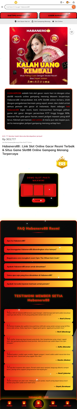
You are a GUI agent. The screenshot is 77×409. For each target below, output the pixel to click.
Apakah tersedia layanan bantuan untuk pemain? (28, 284)
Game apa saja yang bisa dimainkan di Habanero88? (29, 275)
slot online (37, 120)
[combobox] (38, 7)
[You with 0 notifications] (68, 2)
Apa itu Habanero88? (16, 241)
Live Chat (67, 406)
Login (24, 406)
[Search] (73, 7)
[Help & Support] (62, 2)
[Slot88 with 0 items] (73, 2)
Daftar (38, 406)
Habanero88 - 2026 (38, 397)
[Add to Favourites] (72, 32)
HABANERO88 (14, 93)
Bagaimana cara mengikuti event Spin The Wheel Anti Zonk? (33, 258)
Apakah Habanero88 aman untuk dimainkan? (26, 266)
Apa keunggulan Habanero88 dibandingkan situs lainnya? (31, 249)
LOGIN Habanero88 (58, 15)
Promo (9, 406)
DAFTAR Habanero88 (19, 15)
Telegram (53, 406)
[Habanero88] (9, 4)
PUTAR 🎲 (38, 200)
